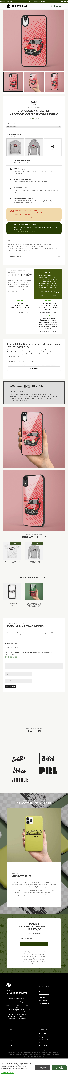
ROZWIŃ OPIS (34, 368)
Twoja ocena (9, 655)
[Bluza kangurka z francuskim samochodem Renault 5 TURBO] (34, 147)
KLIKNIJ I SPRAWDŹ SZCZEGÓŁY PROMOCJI (27, 218)
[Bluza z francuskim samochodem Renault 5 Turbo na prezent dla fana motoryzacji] (15, 147)
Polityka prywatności (7, 1072)
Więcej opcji (42, 1068)
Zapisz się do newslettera (34, 944)
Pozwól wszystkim (59, 1067)
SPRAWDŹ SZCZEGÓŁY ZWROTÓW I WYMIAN (25, 231)
